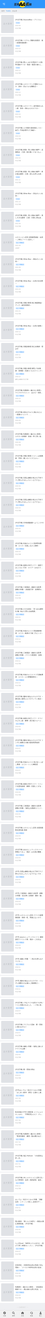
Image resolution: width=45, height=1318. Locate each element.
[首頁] (3, 4)
